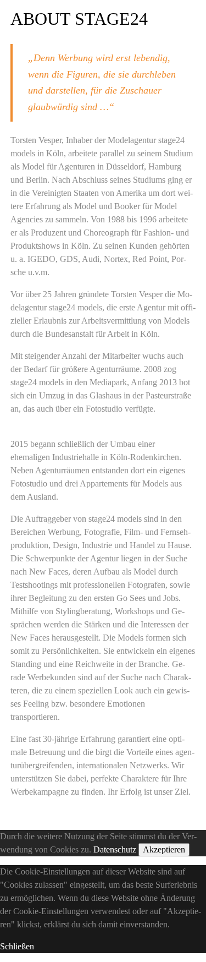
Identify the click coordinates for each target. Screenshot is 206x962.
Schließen (17, 946)
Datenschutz (114, 849)
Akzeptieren (164, 849)
